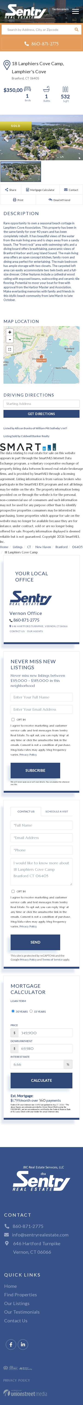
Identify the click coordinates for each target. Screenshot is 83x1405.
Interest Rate (20, 1056)
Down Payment (22, 1041)
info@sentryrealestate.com (40, 1234)
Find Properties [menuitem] (20, 1294)
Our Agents (35, 631)
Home (4, 547)
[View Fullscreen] (9, 349)
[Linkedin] (23, 1345)
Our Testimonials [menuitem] (22, 1311)
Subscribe (35, 770)
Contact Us (17, 631)
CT (29, 547)
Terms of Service (52, 959)
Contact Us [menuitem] (15, 1320)
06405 (77, 547)
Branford (62, 547)
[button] (76, 30)
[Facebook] (11, 1345)
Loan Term (18, 1001)
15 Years (39, 1011)
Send (35, 942)
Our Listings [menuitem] (17, 1303)
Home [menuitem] (10, 1286)
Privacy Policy (28, 754)
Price (14, 1025)
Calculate (41, 1080)
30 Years (21, 1011)
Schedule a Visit (56, 811)
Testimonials (60, 9)
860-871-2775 (44, 44)
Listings (18, 547)
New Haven (43, 547)
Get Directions (41, 414)
